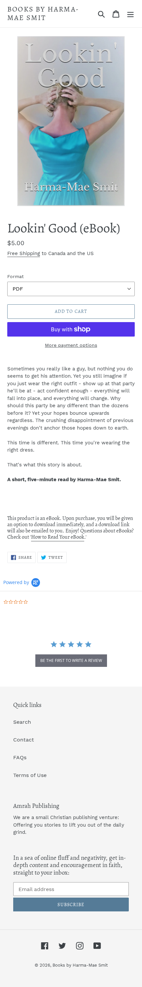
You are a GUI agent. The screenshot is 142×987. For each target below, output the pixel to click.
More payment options (71, 345)
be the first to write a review (71, 660)
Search (22, 722)
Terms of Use (30, 775)
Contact (23, 740)
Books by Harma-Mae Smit (43, 13)
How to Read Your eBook (57, 537)
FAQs (19, 757)
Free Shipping (23, 253)
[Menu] (130, 13)
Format (15, 276)
